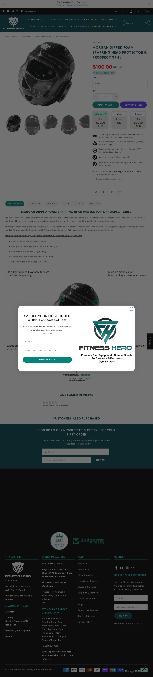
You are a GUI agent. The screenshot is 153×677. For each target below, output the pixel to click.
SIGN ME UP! (47, 359)
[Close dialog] (131, 309)
